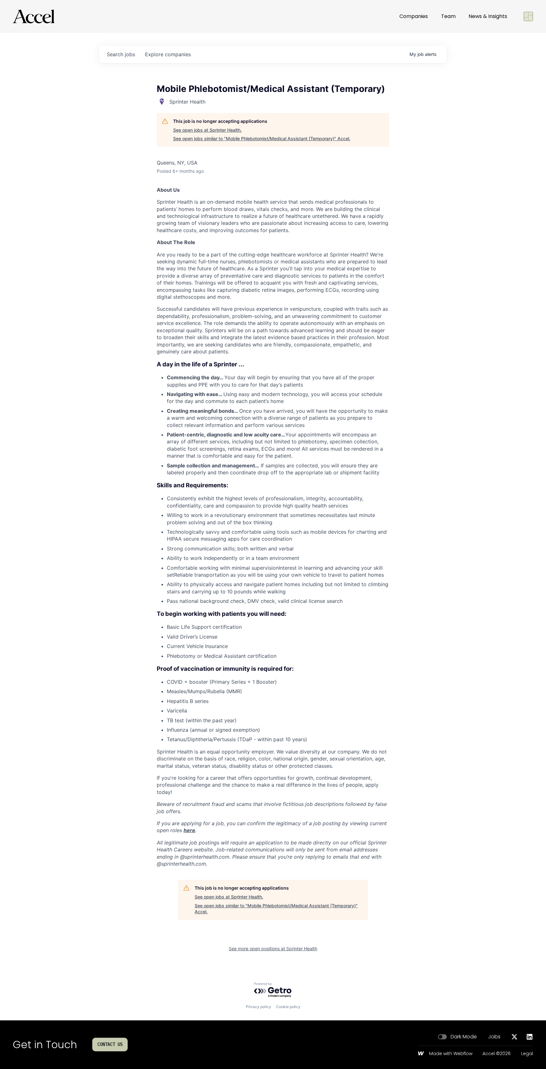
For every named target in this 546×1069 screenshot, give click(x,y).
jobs (121, 54)
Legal (527, 1054)
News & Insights (488, 16)
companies (168, 54)
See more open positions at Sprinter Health (273, 948)
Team (448, 16)
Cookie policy (288, 1006)
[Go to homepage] (33, 16)
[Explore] (528, 16)
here (189, 830)
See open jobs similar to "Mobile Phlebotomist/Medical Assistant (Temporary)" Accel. (261, 138)
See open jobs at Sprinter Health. (207, 130)
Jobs (494, 1037)
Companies (413, 16)
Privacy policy (258, 1006)
